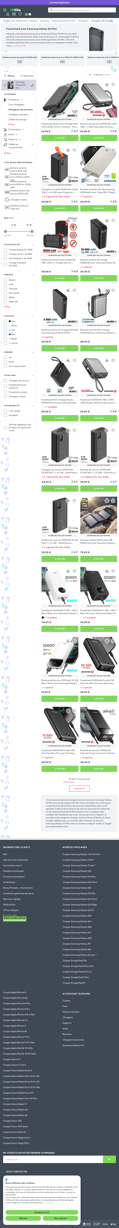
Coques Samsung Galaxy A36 (77, 927)
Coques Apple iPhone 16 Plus (16, 1003)
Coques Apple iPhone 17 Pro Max (19, 1042)
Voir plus (79, 788)
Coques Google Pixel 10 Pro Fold (78, 966)
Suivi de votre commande (15, 860)
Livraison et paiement (14, 876)
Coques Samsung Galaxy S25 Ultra (80, 899)
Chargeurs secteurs (18, 114)
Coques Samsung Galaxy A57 (77, 921)
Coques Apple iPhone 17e (15, 1020)
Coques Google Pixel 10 (74, 983)
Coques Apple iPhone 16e (15, 998)
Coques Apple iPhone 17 (14, 1025)
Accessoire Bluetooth (73, 1045)
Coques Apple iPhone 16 (14, 992)
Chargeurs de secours (102, 20)
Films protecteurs (71, 1012)
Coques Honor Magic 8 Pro (16, 1143)
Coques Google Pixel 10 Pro (76, 977)
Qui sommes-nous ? (12, 865)
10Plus (7, 153)
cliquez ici (48, 1202)
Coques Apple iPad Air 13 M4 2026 (19, 1053)
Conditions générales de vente (18, 893)
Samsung (44, 20)
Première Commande (13, 871)
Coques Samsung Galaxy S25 (77, 888)
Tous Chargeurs (16, 104)
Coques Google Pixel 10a (75, 960)
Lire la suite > (20, 45)
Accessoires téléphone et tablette (20, 20)
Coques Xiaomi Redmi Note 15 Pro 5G (21, 1076)
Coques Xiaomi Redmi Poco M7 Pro (20, 1098)
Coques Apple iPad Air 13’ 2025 (18, 1048)
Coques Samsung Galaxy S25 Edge (80, 904)
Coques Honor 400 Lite (14, 1132)
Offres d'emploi (10, 910)
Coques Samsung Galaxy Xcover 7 (80, 955)
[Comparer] (68, 84)
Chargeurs (83, 20)
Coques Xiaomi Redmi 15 (15, 1104)
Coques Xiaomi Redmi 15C (15, 1109)
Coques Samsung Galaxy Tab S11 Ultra (81, 854)
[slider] (5, 231)
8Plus (7, 306)
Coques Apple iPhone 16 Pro (16, 1009)
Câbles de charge (17, 119)
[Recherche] (51, 9)
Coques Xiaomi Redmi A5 (15, 1115)
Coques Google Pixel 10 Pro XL (77, 971)
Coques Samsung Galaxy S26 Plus (79, 876)
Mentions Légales (12, 899)
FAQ (5, 854)
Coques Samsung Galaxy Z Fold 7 (79, 865)
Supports (67, 1023)
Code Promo (9, 882)
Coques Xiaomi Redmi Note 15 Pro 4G (21, 1081)
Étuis (65, 1006)
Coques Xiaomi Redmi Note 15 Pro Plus (21, 1087)
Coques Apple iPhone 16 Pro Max (19, 1014)
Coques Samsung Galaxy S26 (77, 871)
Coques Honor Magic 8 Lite (16, 1137)
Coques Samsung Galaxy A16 (77, 949)
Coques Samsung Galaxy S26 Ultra (80, 882)
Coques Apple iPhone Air (15, 1031)
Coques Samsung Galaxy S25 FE (78, 910)
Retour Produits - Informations (18, 888)
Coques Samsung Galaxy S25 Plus (79, 893)
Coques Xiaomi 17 (11, 1059)
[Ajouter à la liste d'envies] (74, 84)
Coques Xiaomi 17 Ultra (14, 1065)
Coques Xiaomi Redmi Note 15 (17, 1070)
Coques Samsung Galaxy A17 (77, 943)
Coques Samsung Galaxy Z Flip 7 (78, 860)
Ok (109, 1159)
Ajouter (60, 138)
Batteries (67, 1034)
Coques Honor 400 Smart (15, 1126)
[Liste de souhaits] (20, 14)
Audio (65, 1028)
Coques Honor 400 (12, 1121)
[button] (60, 196)
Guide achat (9, 904)
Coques (66, 1000)
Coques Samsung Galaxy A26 (77, 938)
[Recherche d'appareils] (32, 85)
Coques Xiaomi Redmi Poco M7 (18, 1093)
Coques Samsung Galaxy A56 (77, 916)
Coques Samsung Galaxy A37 (77, 932)
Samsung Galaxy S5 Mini (63, 20)
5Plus (11, 124)
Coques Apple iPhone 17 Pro (16, 1037)
